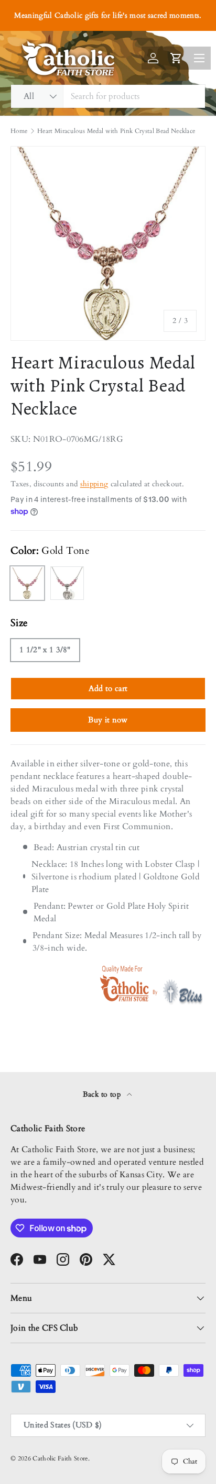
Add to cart (108, 688)
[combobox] (108, 96)
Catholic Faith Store (60, 1458)
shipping (94, 484)
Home (18, 131)
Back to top (103, 1094)
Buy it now (107, 720)
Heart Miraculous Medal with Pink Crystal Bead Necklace (116, 131)
